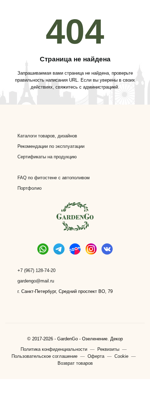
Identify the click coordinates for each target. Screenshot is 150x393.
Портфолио (29, 188)
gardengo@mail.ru (35, 281)
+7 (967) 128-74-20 (36, 270)
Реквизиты (108, 349)
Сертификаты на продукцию (47, 156)
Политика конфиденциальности (54, 349)
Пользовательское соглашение (44, 356)
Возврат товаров (75, 363)
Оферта (96, 356)
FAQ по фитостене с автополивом (53, 177)
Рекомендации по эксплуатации (50, 146)
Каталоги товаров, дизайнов (47, 135)
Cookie (121, 356)
